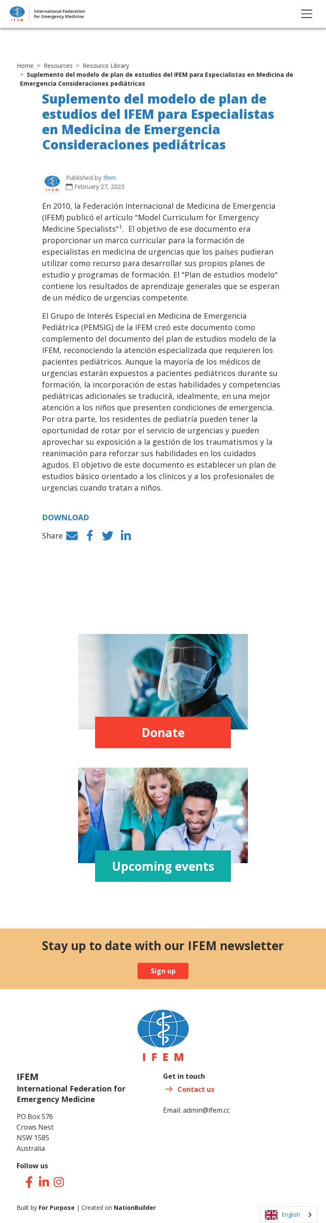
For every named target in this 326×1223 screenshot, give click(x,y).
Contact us (195, 1089)
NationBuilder (135, 1207)
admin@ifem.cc (206, 1110)
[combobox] (289, 1214)
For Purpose (57, 1207)
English (291, 1214)
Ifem (109, 178)
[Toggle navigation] (306, 13)
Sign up (163, 971)
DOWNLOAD (65, 517)
